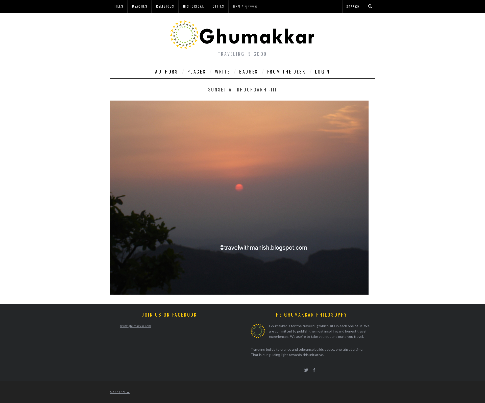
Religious (165, 6)
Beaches (140, 6)
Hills (119, 6)
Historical (193, 6)
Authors (166, 71)
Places (196, 71)
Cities (218, 6)
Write (222, 71)
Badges (248, 71)
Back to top (118, 392)
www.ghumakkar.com (135, 325)
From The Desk (286, 71)
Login (322, 71)
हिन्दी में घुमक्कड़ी (245, 6)
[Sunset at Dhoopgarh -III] (239, 293)
